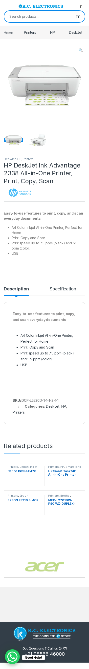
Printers (30, 32)
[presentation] (84, 567)
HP (52, 32)
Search (78, 16)
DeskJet (75, 32)
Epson (24, 495)
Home (8, 32)
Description (16, 289)
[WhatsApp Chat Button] (12, 656)
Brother (65, 495)
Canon (24, 466)
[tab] (16, 291)
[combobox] (38, 16)
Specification (63, 289)
